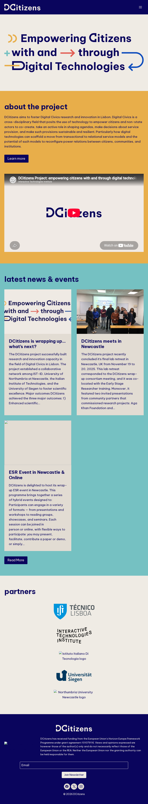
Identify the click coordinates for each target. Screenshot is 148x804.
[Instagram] (81, 786)
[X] (74, 786)
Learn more (16, 158)
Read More (16, 560)
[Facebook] (67, 786)
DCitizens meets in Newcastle (101, 343)
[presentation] (37, 311)
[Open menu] (140, 7)
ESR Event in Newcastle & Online (37, 474)
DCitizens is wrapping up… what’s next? (37, 343)
